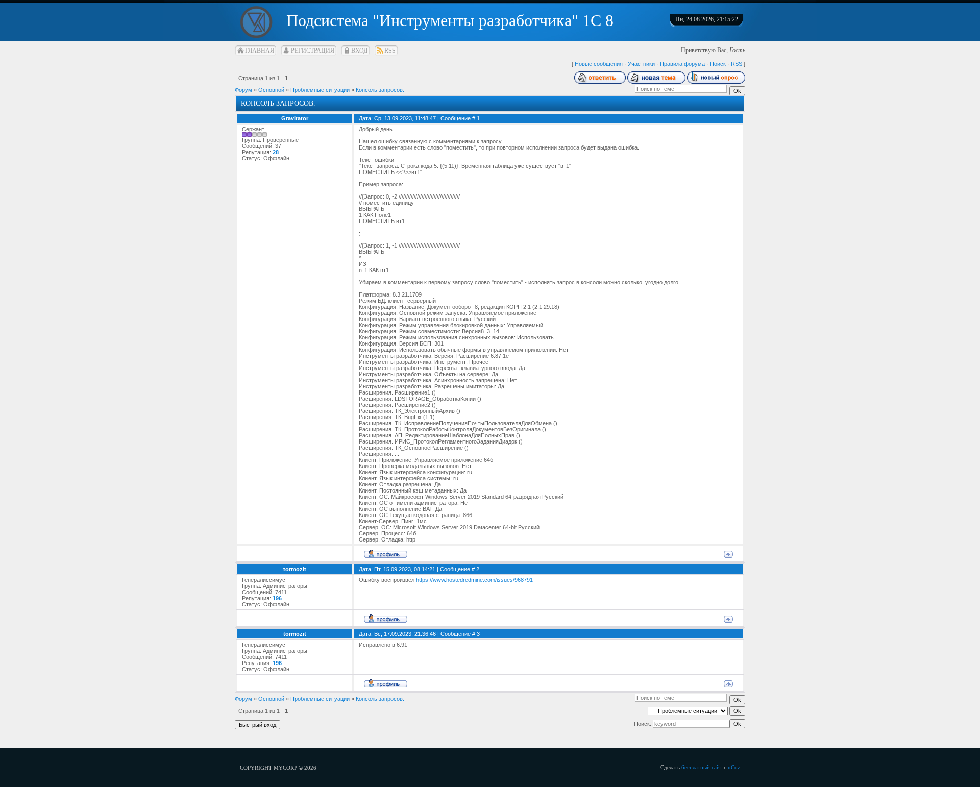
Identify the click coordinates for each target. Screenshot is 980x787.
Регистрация (312, 50)
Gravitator (294, 118)
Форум (243, 90)
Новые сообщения (599, 64)
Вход (359, 50)
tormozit (294, 569)
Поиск (718, 64)
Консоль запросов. (380, 90)
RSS (390, 50)
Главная (259, 50)
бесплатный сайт (701, 767)
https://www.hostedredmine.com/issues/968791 (474, 580)
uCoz (734, 767)
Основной (271, 90)
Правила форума (682, 64)
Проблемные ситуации (320, 90)
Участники (641, 64)
